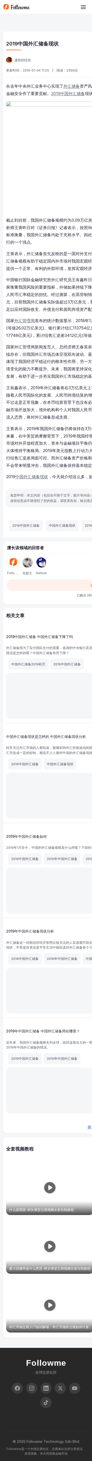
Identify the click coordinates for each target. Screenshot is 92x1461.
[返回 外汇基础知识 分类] (7, 26)
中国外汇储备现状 (31, 476)
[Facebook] (17, 1388)
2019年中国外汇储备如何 (26, 836)
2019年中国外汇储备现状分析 (30, 931)
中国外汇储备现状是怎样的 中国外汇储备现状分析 (46, 736)
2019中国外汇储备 (68, 93)
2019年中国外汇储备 (62, 859)
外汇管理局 (24, 320)
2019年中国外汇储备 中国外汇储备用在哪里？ (43, 1031)
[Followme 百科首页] (16, 7)
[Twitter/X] (60, 1388)
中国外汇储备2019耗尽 (28, 664)
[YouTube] (74, 1388)
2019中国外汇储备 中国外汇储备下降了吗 (39, 636)
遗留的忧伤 (22, 60)
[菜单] (83, 7)
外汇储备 (71, 86)
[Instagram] (31, 1388)
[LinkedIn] (46, 1388)
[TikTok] (46, 1402)
